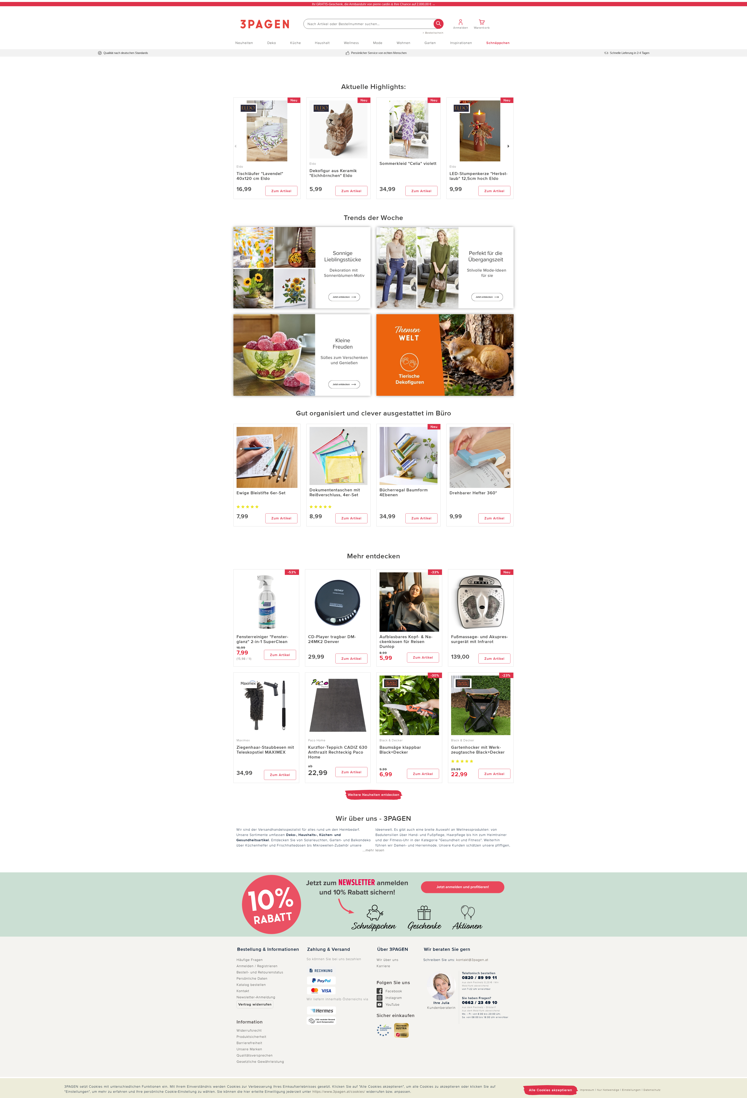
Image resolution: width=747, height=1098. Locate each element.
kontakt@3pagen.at (472, 960)
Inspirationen (461, 43)
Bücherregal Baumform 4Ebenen (404, 492)
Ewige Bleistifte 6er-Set (261, 493)
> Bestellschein (433, 32)
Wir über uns (387, 960)
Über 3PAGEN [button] (392, 949)
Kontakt (243, 991)
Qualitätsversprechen (255, 1055)
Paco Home (316, 740)
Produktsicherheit (251, 1037)
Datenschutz (652, 1090)
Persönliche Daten (252, 978)
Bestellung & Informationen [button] (268, 949)
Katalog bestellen (251, 985)
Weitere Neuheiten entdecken (373, 795)
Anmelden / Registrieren (257, 966)
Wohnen (403, 43)
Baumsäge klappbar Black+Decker (400, 750)
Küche (295, 43)
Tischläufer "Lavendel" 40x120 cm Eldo (260, 176)
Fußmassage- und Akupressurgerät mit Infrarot (479, 639)
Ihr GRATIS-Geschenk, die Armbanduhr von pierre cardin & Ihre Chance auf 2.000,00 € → (373, 4)
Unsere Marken (249, 1049)
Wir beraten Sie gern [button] (447, 949)
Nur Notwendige (608, 1090)
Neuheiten (244, 43)
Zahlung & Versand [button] (328, 949)
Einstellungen (631, 1090)
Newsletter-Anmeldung (256, 997)
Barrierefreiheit (249, 1043)
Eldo (312, 164)
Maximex (243, 740)
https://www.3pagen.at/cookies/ (338, 1091)
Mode (377, 43)
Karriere (383, 966)
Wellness (351, 43)
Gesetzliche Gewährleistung (260, 1061)
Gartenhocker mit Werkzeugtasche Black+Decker (478, 750)
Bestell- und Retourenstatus (260, 972)
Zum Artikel (281, 191)
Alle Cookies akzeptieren (550, 1090)
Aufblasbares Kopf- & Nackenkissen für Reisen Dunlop (406, 641)
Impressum (587, 1090)
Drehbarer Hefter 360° (473, 493)
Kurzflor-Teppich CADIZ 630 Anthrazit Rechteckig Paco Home (337, 752)
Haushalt (322, 43)
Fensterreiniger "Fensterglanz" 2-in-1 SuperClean (262, 639)
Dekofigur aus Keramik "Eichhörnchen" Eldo (333, 173)
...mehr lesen (373, 850)
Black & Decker (391, 740)
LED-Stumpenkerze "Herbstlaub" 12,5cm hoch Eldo (479, 176)
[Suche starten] (439, 24)
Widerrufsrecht (249, 1030)
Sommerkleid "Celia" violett (408, 163)
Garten (430, 43)
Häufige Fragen (250, 960)
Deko (271, 43)
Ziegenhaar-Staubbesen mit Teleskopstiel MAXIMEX (265, 750)
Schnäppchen (498, 43)
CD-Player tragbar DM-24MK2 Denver (332, 639)
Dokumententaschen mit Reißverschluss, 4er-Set (334, 492)
